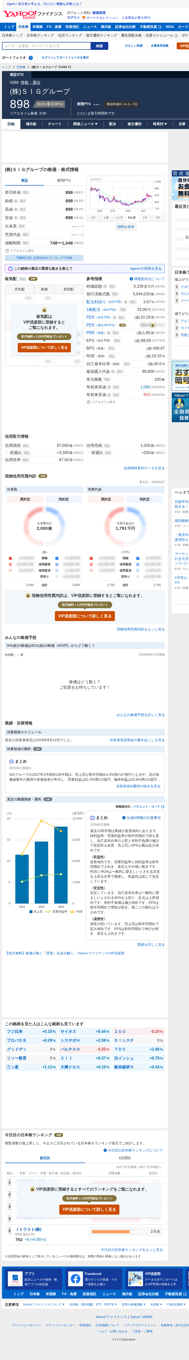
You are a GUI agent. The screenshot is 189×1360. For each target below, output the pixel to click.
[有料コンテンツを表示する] (152, 325)
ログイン (73, 17)
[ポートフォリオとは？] (30, 57)
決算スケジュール (159, 35)
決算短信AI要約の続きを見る (138, 786)
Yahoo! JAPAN (141, 1317)
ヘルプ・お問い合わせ (112, 1331)
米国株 (37, 27)
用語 (26, 192)
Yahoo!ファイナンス (111, 1317)
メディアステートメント (140, 1325)
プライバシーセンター (60, 1325)
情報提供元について (149, 279)
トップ (9, 27)
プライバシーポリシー (26, 1325)
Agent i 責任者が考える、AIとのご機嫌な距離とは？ (44, 4)
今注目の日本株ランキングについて (135, 1150)
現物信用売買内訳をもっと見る (141, 629)
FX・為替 (54, 27)
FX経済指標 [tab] (175, 1304)
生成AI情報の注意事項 (143, 818)
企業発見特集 (160, 45)
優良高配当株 (131, 35)
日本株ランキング (40, 35)
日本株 (23, 27)
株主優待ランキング (101, 35)
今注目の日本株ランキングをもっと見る (132, 1250)
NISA (170, 27)
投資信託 (72, 27)
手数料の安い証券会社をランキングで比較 (44, 258)
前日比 (45, 1158)
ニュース (90, 27)
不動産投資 (148, 27)
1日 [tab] (93, 217)
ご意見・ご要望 (142, 1331)
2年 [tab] (158, 217)
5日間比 (125, 1158)
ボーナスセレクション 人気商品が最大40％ (118, 17)
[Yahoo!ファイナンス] (33, 12)
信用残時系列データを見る (144, 468)
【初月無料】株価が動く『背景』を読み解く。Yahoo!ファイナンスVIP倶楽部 (65, 953)
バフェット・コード (146, 806)
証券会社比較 (125, 27)
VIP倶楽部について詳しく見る (44, 347)
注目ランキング (70, 35)
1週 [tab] (106, 217)
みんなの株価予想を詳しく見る (141, 715)
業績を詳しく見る (151, 944)
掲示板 (106, 27)
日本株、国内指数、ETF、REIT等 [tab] (91, 1304)
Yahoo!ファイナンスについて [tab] (42, 1304)
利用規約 (85, 1325)
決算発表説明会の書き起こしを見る (137, 740)
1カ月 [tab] (119, 217)
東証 (24, 180)
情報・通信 (30, 82)
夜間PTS (64, 180)
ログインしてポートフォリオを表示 (65, 57)
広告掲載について (107, 1325)
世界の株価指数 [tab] (132, 1304)
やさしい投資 (134, 45)
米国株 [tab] (154, 1304)
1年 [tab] (145, 217)
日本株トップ (12, 35)
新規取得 (99, 13)
